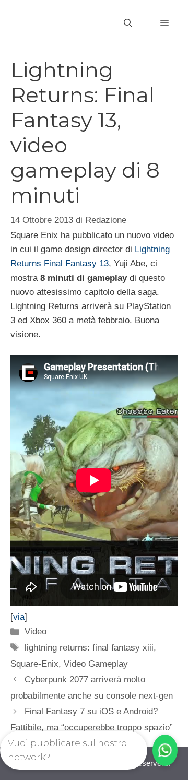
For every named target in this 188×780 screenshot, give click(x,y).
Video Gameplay (96, 664)
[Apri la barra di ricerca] (128, 23)
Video (35, 631)
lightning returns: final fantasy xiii (89, 648)
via (19, 617)
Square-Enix (34, 664)
